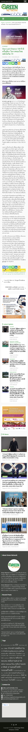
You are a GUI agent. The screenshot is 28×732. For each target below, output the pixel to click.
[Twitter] (7, 63)
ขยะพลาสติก (4, 653)
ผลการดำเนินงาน (12, 655)
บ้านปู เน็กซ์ (3, 655)
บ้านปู (23, 653)
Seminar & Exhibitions (15, 342)
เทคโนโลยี (8, 677)
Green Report (13, 372)
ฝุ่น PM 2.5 (7, 658)
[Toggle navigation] (3, 19)
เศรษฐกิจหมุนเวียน (16, 677)
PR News (12, 326)
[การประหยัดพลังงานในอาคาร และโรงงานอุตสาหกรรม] (14, 13)
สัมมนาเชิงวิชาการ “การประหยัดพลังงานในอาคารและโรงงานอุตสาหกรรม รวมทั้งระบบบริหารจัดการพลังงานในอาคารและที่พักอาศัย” (18, 349)
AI (1, 645)
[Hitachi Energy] (14, 269)
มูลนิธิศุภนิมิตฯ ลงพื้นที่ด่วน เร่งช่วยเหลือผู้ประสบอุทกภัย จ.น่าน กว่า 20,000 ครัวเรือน (18, 363)
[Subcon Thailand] (14, 407)
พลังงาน (12, 658)
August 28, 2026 (14, 337)
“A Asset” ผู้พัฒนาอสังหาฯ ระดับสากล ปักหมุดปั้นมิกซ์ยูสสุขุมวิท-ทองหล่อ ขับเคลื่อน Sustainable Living (18, 332)
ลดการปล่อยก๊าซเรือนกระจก (16, 673)
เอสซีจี (23, 677)
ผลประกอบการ (19, 655)
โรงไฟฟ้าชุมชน (19, 680)
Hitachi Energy (21, 645)
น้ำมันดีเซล (19, 653)
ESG (14, 645)
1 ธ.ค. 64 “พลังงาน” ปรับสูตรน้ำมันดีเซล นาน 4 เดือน (14, 281)
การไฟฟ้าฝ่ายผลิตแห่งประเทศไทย (12, 651)
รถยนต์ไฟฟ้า (7, 670)
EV (16, 644)
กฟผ (5, 648)
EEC (11, 645)
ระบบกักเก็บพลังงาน (18, 670)
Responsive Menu (25, 1)
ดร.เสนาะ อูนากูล (7, 274)
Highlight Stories (14, 341)
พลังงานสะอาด (15, 661)
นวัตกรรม (12, 653)
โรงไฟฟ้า (12, 680)
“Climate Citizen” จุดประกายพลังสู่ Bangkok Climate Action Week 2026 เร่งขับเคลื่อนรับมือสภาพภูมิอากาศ (13, 510)
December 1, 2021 (6, 57)
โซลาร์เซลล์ (4, 680)
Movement (12, 359)
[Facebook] (3, 63)
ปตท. (7, 655)
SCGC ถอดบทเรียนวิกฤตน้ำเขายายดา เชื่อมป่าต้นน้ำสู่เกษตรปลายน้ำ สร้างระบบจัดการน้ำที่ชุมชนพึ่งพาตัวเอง (17, 377)
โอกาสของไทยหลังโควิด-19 (18, 274)
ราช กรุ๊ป (5, 673)
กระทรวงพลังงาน (16, 648)
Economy (5, 46)
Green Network (15, 57)
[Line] (13, 63)
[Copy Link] (19, 63)
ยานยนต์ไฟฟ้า (14, 667)
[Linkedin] (16, 63)
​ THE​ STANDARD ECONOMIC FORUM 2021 (15, 272)
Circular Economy (6, 645)
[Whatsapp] (10, 63)
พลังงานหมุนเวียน (8, 664)
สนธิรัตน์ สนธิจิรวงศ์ (6, 675)
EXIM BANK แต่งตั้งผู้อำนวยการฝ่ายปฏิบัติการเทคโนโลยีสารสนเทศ (14, 288)
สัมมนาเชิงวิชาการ (17, 675)
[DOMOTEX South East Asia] (14, 296)
